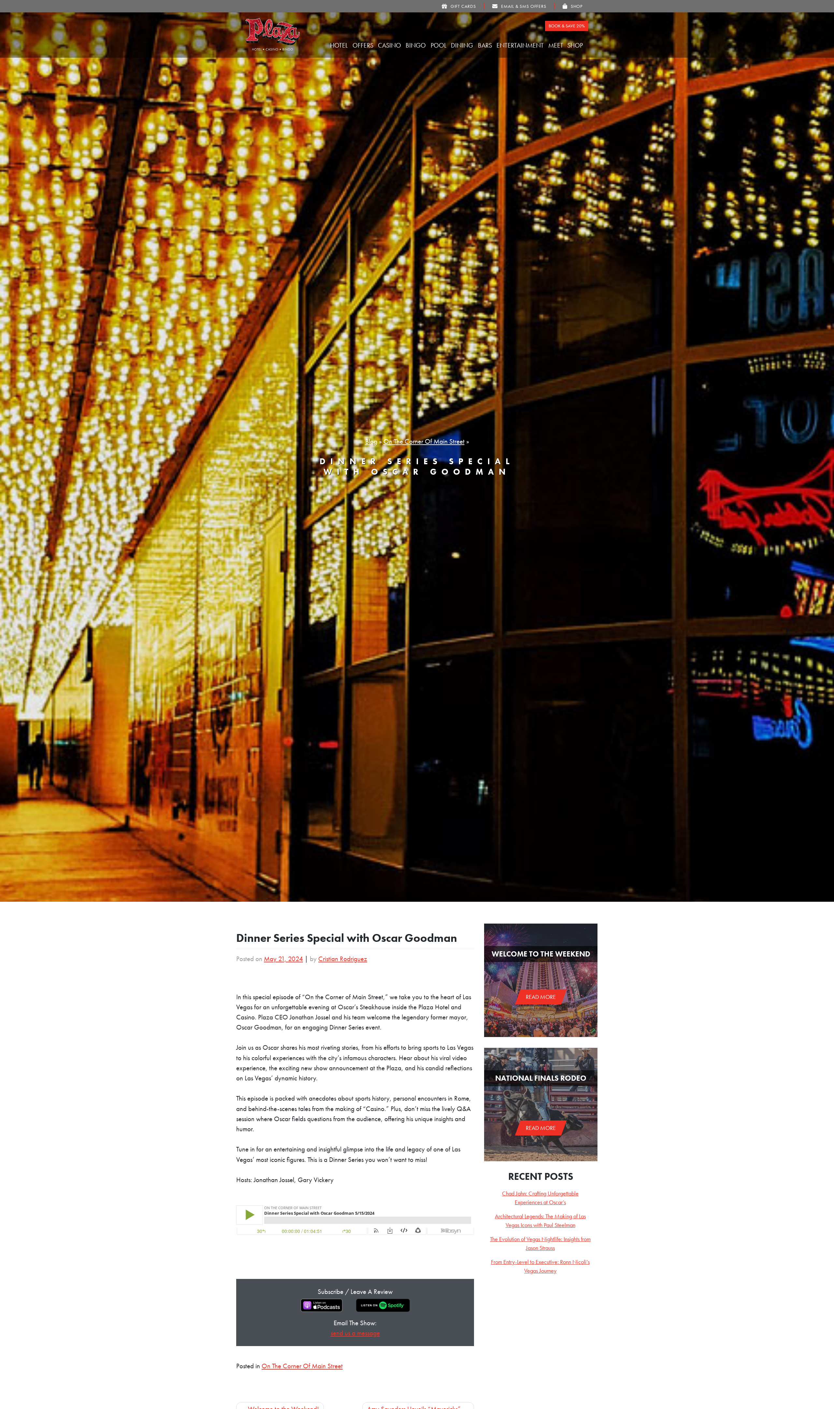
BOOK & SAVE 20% (567, 26)
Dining (463, 45)
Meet (556, 45)
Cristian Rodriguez (342, 959)
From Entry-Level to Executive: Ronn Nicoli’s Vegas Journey (540, 1266)
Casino (390, 45)
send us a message (355, 1333)
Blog (371, 441)
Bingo (416, 45)
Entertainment (520, 45)
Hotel (339, 45)
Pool (439, 45)
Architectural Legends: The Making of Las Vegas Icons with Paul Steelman (540, 1220)
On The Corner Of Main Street (424, 441)
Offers (363, 45)
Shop (575, 45)
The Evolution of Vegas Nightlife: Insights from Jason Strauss (540, 1243)
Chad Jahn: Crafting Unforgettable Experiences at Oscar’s (540, 1198)
